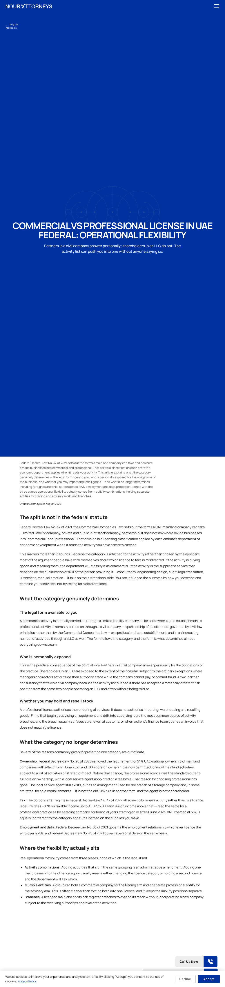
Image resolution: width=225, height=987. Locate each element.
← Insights (12, 24)
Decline (185, 979)
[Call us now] (180, 961)
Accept (208, 979)
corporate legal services (166, 936)
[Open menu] (216, 6)
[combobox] (209, 6)
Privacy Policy (27, 981)
